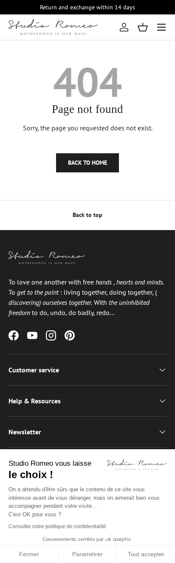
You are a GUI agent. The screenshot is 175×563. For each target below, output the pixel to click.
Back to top (87, 215)
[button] (142, 27)
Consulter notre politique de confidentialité (57, 526)
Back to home (87, 162)
